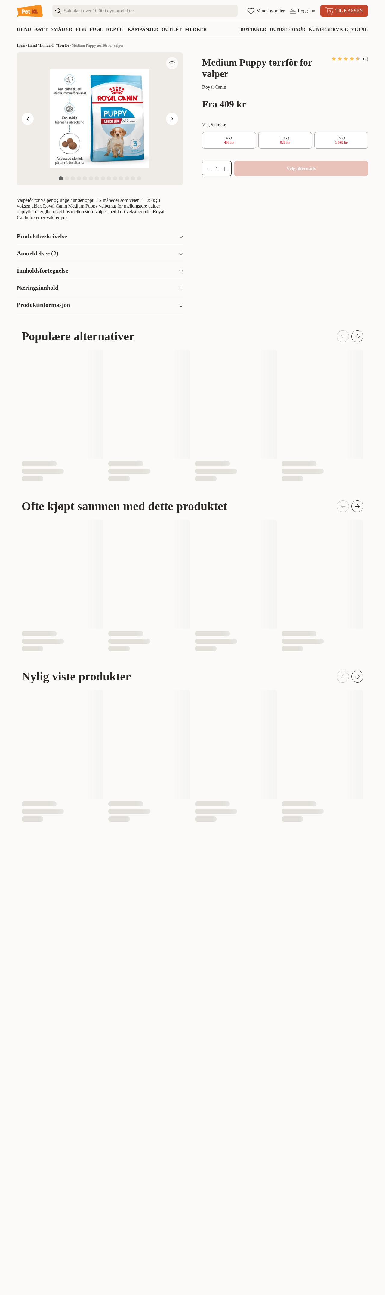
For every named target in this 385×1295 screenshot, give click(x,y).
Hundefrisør (288, 29)
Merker (196, 29)
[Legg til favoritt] (172, 63)
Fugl (96, 29)
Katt (41, 29)
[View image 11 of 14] (121, 178)
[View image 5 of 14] (85, 178)
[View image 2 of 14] (67, 178)
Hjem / (22, 45)
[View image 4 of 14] (79, 178)
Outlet (172, 29)
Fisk (81, 29)
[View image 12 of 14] (127, 178)
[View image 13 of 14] (133, 178)
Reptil (115, 29)
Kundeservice (328, 29)
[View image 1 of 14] (61, 178)
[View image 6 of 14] (91, 178)
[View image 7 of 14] (97, 178)
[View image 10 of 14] (115, 178)
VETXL (359, 29)
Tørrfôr (63, 45)
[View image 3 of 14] (73, 178)
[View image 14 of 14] (139, 178)
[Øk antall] (227, 168)
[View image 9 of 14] (109, 178)
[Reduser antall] (206, 168)
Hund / (34, 45)
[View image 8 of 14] (103, 178)
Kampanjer (143, 29)
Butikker (253, 29)
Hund (24, 29)
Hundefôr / (48, 45)
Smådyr (61, 29)
